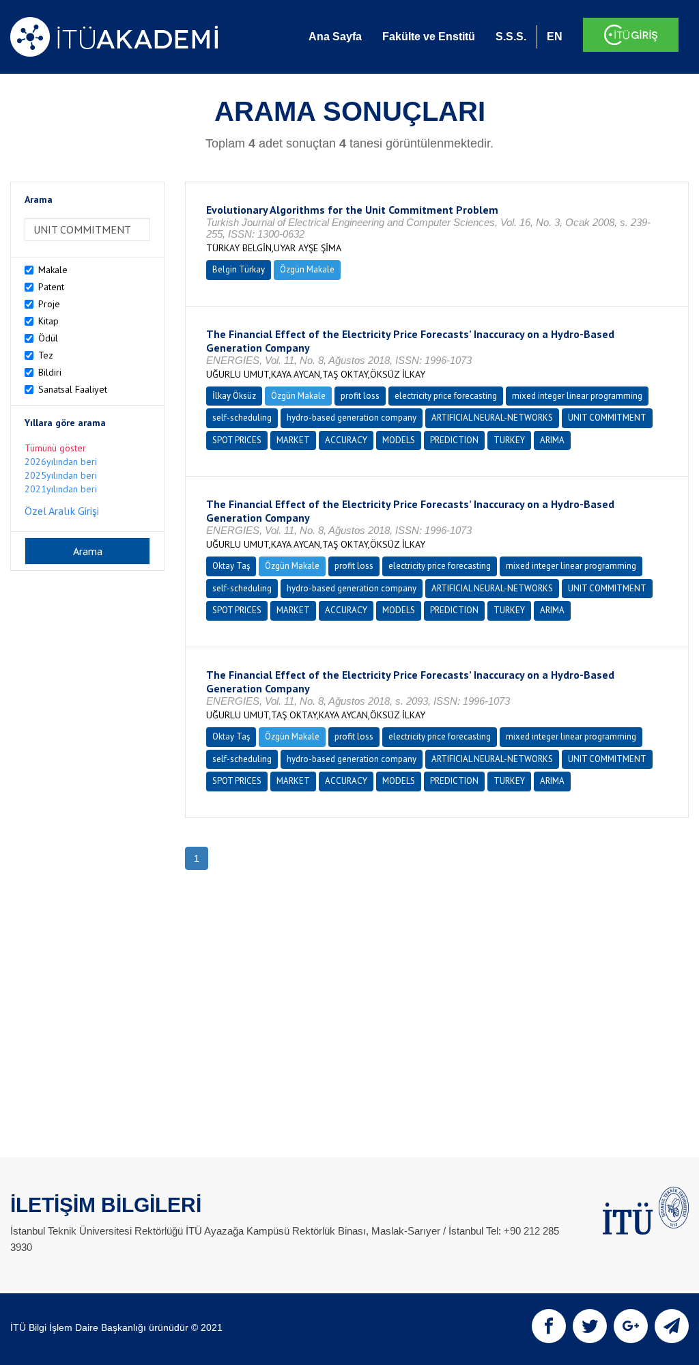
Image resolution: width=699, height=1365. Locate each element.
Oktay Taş (231, 566)
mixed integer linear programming (577, 396)
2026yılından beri (61, 461)
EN (554, 36)
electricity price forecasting (446, 396)
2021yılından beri (61, 489)
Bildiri (49, 372)
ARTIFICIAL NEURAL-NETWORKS (492, 417)
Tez (45, 355)
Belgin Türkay (238, 269)
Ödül (48, 338)
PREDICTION (454, 440)
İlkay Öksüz (234, 396)
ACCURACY (346, 440)
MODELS (398, 440)
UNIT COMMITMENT (607, 417)
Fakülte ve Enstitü (428, 36)
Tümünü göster (55, 448)
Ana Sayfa (335, 36)
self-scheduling (242, 417)
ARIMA (552, 440)
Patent (51, 287)
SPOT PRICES (236, 440)
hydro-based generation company (351, 417)
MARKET (293, 440)
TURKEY (509, 440)
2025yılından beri (61, 475)
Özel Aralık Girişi (62, 511)
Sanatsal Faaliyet (72, 389)
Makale (53, 270)
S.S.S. (511, 36)
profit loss (360, 396)
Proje (49, 304)
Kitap (48, 321)
